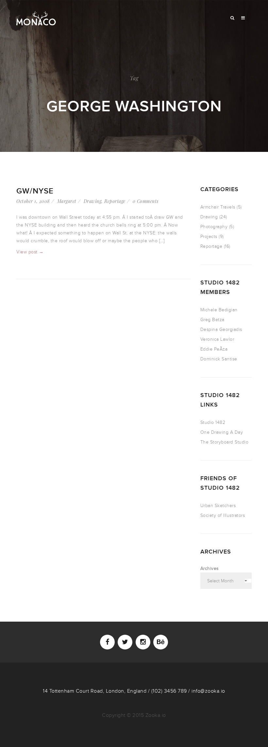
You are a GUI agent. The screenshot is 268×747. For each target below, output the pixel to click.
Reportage (115, 201)
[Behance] (160, 642)
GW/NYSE (35, 191)
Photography (214, 226)
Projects (208, 236)
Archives (209, 568)
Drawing (93, 201)
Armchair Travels (217, 207)
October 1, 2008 (33, 201)
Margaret (66, 201)
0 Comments (146, 201)
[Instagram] (143, 642)
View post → (30, 252)
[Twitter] (125, 642)
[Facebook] (107, 642)
